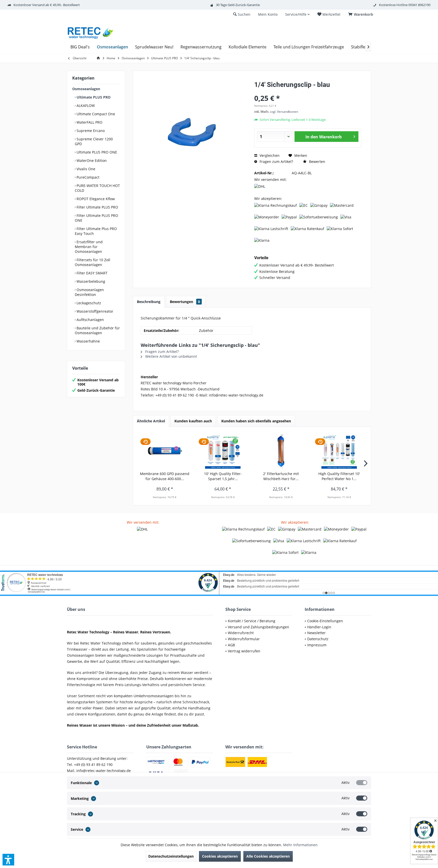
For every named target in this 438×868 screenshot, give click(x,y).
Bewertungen (185, 301)
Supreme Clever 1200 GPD (94, 141)
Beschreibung (148, 301)
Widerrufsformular (244, 638)
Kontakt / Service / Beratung (251, 620)
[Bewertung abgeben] (307, 91)
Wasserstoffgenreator (94, 311)
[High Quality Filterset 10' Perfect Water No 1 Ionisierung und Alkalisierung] (339, 451)
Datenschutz (317, 638)
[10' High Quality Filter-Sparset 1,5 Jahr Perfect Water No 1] (223, 451)
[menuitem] (361, 14)
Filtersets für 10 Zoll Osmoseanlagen (92, 262)
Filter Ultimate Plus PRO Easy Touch (96, 231)
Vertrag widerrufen (244, 651)
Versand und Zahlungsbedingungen (258, 627)
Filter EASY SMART (91, 273)
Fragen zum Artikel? (276, 161)
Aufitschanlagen (90, 319)
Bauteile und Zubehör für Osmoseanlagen (97, 330)
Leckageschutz (88, 302)
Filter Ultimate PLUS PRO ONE (96, 218)
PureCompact (87, 177)
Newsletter (316, 632)
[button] (8, 859)
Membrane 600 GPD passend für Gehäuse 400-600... (164, 476)
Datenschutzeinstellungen (171, 856)
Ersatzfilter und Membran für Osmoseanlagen (89, 246)
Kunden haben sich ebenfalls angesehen (256, 421)
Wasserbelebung (90, 281)
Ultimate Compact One (95, 113)
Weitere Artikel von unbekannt (170, 356)
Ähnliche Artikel (151, 421)
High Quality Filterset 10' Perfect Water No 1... (339, 476)
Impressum (316, 645)
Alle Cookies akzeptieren (268, 856)
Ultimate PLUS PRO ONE (96, 152)
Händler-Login (319, 627)
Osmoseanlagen (86, 88)
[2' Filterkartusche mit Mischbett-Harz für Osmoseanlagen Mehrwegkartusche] (281, 451)
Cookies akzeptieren (220, 856)
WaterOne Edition (91, 160)
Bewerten (316, 161)
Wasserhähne (88, 341)
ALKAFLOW (85, 105)
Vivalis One (85, 168)
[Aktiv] (361, 782)
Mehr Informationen (300, 844)
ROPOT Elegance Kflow (95, 198)
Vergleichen (269, 155)
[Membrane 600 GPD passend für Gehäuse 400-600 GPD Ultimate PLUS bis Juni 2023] (164, 451)
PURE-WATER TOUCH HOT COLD (97, 188)
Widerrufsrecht (241, 632)
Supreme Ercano (90, 130)
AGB (231, 645)
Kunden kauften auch (193, 421)
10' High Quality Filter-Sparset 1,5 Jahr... (223, 476)
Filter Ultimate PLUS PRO (97, 207)
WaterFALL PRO (89, 122)
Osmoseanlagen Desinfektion (89, 292)
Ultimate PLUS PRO (93, 97)
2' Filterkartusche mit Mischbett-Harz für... (281, 476)
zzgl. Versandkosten (284, 111)
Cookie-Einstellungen (325, 620)
